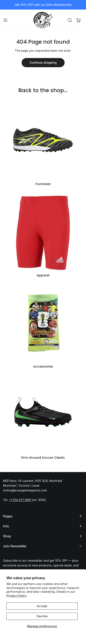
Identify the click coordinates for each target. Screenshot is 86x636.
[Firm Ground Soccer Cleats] (43, 413)
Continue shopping (43, 62)
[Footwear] (43, 140)
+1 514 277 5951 (20, 500)
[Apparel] (43, 231)
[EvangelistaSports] (43, 20)
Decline (42, 616)
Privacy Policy (16, 596)
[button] (78, 20)
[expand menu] (5, 20)
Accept (42, 606)
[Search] (69, 20)
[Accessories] (43, 322)
